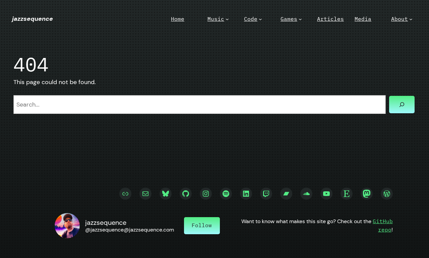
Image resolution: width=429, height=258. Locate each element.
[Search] (402, 104)
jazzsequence (32, 19)
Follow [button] (202, 225)
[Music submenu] (227, 19)
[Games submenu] (300, 19)
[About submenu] (411, 19)
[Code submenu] (260, 19)
